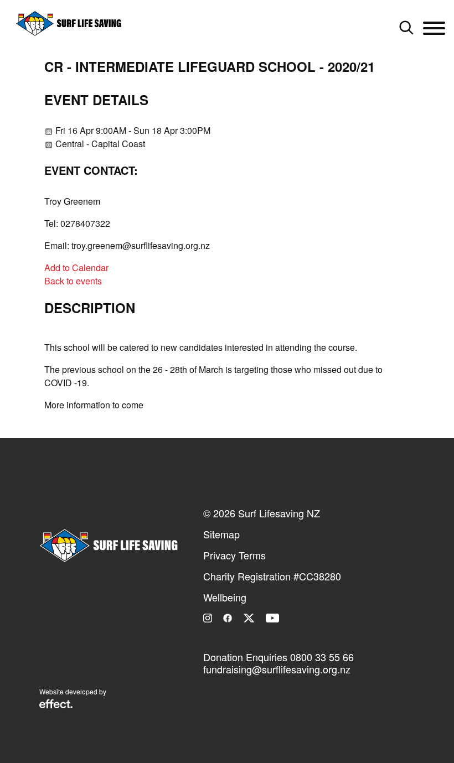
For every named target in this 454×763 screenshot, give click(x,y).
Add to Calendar (76, 267)
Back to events (73, 280)
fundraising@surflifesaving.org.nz (276, 669)
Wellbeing (224, 597)
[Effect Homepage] (56, 705)
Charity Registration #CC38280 (272, 576)
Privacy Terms (234, 555)
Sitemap (221, 534)
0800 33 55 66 (322, 657)
